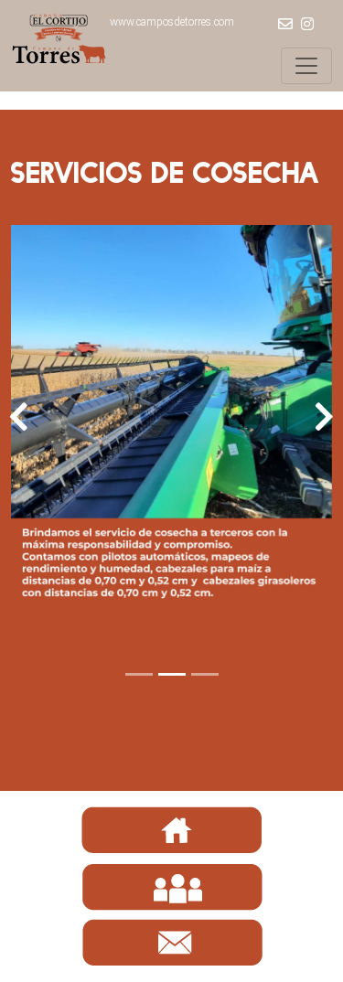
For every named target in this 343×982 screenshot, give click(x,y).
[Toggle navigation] (306, 66)
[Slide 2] (172, 674)
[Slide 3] (205, 674)
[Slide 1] (139, 674)
